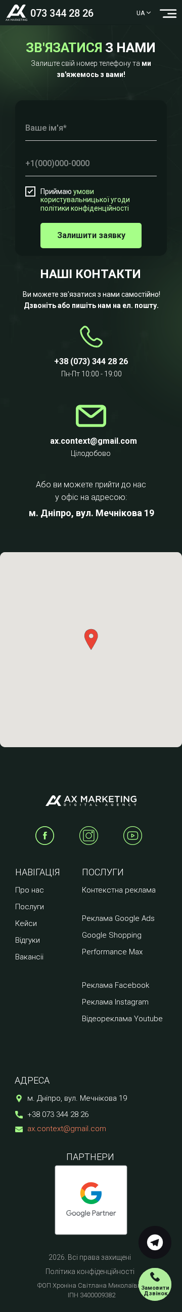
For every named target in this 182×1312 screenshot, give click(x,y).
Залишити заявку (91, 235)
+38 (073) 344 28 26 (91, 361)
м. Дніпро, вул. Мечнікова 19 (91, 513)
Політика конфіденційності (90, 1271)
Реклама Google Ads (118, 918)
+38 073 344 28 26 (57, 1114)
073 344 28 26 (62, 13)
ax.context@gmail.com (66, 1128)
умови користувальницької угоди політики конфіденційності (85, 200)
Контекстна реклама (119, 890)
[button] (155, 1284)
